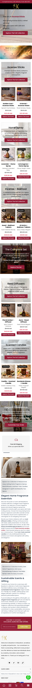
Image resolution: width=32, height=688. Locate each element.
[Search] (22, 685)
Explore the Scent (8, 116)
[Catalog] (10, 685)
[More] (28, 685)
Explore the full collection (16, 80)
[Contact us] (28, 677)
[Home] (3, 685)
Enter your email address (9, 626)
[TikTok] (14, 663)
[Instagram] (9, 663)
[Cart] (16, 685)
